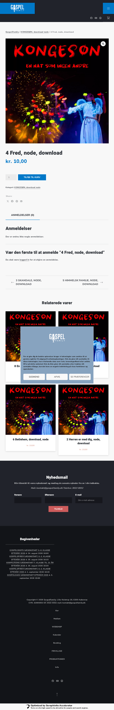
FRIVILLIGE (57, 651)
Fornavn (18, 494)
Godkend (34, 376)
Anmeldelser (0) (22, 215)
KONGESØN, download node (35, 32)
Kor (57, 610)
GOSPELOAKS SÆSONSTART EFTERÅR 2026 (27, 575)
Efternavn (49, 494)
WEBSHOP (57, 627)
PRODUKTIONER (57, 659)
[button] (103, 43)
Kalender (57, 635)
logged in (24, 259)
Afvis (57, 376)
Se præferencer (80, 376)
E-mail (78, 494)
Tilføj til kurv (32, 177)
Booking (57, 643)
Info (57, 667)
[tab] (23, 215)
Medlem (57, 618)
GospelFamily (12, 32)
